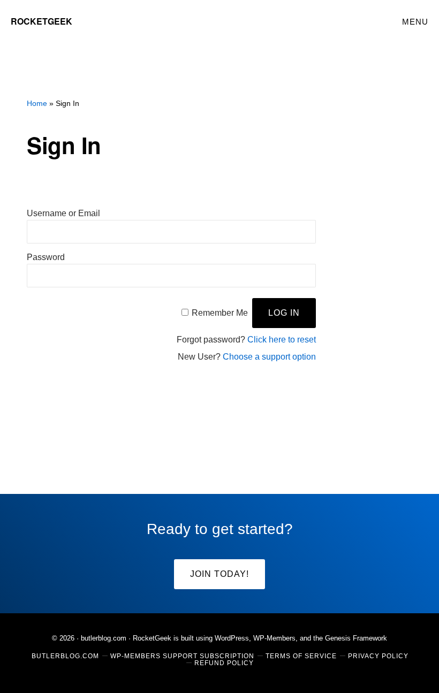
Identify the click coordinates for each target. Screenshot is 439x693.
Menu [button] (415, 21)
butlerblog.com (103, 638)
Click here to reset (281, 339)
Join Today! (219, 573)
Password (46, 257)
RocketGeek (41, 21)
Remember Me (220, 312)
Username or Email (63, 213)
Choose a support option (269, 356)
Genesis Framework (356, 638)
